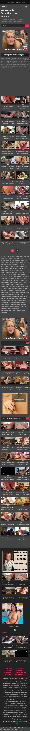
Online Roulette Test (20, 672)
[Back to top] (25, 726)
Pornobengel (20, 668)
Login (17, 2)
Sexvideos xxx (19, 670)
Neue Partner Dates (20, 721)
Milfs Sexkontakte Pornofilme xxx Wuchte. (9, 11)
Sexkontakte (7, 672)
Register (23, 2)
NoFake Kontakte (20, 674)
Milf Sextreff (9, 668)
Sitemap (4, 632)
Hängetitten (15, 723)
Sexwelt (9, 670)
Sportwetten (8, 674)
